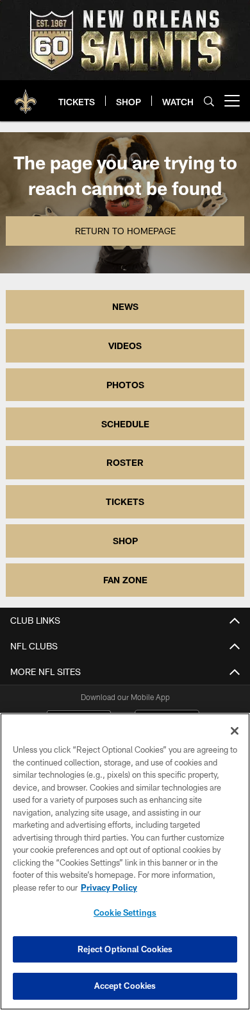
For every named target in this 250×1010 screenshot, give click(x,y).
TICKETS (125, 501)
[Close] (235, 731)
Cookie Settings (125, 912)
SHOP (125, 540)
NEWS (125, 306)
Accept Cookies (125, 985)
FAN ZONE (125, 579)
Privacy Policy (109, 887)
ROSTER (125, 462)
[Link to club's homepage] (25, 95)
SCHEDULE (125, 423)
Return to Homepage (125, 230)
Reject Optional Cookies (125, 949)
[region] (125, 861)
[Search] (209, 101)
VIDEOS (125, 345)
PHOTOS (125, 384)
